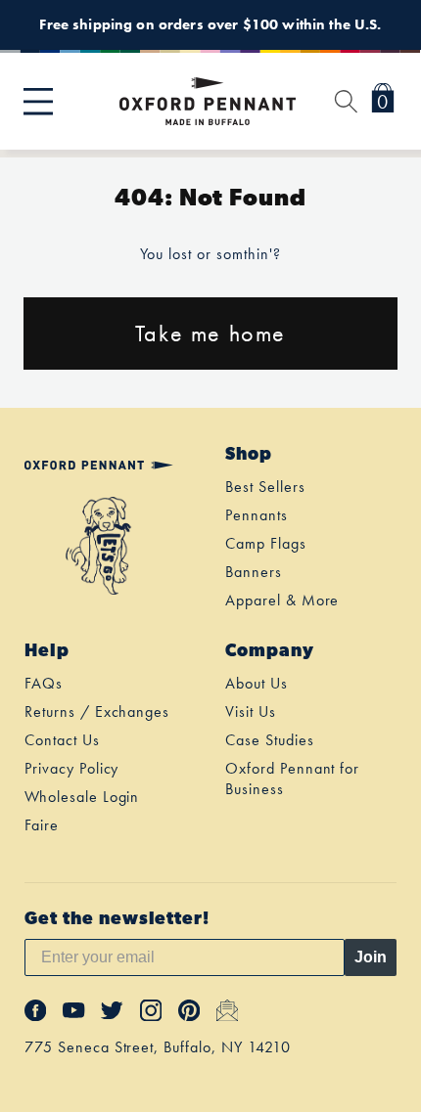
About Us (256, 683)
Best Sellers (265, 486)
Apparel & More (282, 600)
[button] (38, 101)
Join (370, 957)
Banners (253, 571)
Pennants (256, 515)
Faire (41, 825)
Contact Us (62, 740)
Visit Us (250, 711)
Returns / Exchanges (96, 711)
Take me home (210, 333)
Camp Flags (265, 543)
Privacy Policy (71, 768)
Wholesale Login (81, 796)
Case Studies (269, 740)
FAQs (43, 683)
